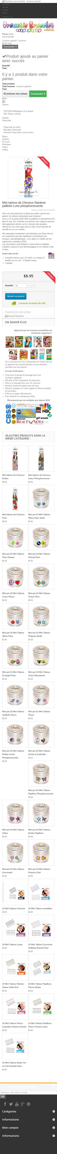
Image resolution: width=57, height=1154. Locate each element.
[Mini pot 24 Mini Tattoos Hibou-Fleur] (15, 616)
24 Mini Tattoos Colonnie (13, 908)
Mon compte (10, 1127)
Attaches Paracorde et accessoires (18, 132)
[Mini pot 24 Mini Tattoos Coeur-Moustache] (41, 655)
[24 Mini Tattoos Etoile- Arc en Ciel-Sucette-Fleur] (15, 1046)
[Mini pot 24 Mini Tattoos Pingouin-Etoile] (41, 616)
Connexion (6, 4)
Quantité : (9, 285)
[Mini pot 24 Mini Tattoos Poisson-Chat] (41, 852)
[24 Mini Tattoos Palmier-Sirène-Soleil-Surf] (15, 967)
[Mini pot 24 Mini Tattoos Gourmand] (15, 852)
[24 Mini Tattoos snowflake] (41, 892)
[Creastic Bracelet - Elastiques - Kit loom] (28, 27)
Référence (34, 210)
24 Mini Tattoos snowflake (40, 908)
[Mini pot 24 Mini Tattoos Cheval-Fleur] (41, 537)
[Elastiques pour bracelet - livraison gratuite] (28, 1)
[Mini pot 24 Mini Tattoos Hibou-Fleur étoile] (41, 498)
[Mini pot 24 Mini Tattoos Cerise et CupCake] (41, 734)
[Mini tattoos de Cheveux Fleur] (15, 498)
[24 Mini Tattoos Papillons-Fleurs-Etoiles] (41, 967)
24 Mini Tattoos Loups (12, 944)
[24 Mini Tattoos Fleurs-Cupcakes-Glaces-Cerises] (15, 1007)
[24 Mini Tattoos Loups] (15, 928)
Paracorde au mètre (12, 127)
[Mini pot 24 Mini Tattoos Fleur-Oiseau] (15, 537)
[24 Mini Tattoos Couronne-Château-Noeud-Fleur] (41, 928)
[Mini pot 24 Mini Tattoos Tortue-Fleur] (41, 577)
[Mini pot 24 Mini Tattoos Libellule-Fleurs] (15, 695)
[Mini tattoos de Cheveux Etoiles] (15, 458)
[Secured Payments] (28, 316)
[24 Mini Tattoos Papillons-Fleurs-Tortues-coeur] (41, 1007)
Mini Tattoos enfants (12, 114)
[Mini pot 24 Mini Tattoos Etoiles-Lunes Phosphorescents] (15, 734)
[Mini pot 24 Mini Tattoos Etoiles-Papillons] (41, 813)
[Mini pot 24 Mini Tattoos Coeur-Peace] (15, 577)
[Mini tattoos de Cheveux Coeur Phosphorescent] (41, 458)
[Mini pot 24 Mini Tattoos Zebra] (15, 813)
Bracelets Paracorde (12, 130)
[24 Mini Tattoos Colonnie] (15, 892)
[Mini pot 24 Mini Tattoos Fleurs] (41, 695)
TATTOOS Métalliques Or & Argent (18, 111)
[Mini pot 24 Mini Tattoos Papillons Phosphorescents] (41, 774)
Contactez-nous (7, 17)
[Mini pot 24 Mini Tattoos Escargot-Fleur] (15, 655)
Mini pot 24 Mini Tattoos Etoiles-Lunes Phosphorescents (13, 754)
